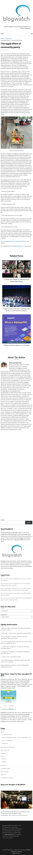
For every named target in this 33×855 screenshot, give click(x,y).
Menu (2, 33)
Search (2, 520)
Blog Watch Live (5, 750)
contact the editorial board (19, 815)
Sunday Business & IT (18, 246)
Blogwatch (3, 753)
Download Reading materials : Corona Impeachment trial (16, 737)
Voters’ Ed (3, 774)
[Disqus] (16, 454)
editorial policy (5, 566)
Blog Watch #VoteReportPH (8, 747)
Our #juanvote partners (7, 778)
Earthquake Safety (5, 768)
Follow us (3, 759)
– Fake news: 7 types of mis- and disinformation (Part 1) (16, 633)
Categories (4, 614)
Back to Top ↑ (16, 853)
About (2, 732)
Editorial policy (4, 771)
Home (2, 38)
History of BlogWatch (7, 740)
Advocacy (8, 38)
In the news (4, 743)
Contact (3, 756)
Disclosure (3, 765)
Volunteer (4, 761)
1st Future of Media (6, 734)
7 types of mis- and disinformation (11, 657)
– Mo (2, 628)
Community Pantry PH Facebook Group (13, 241)
